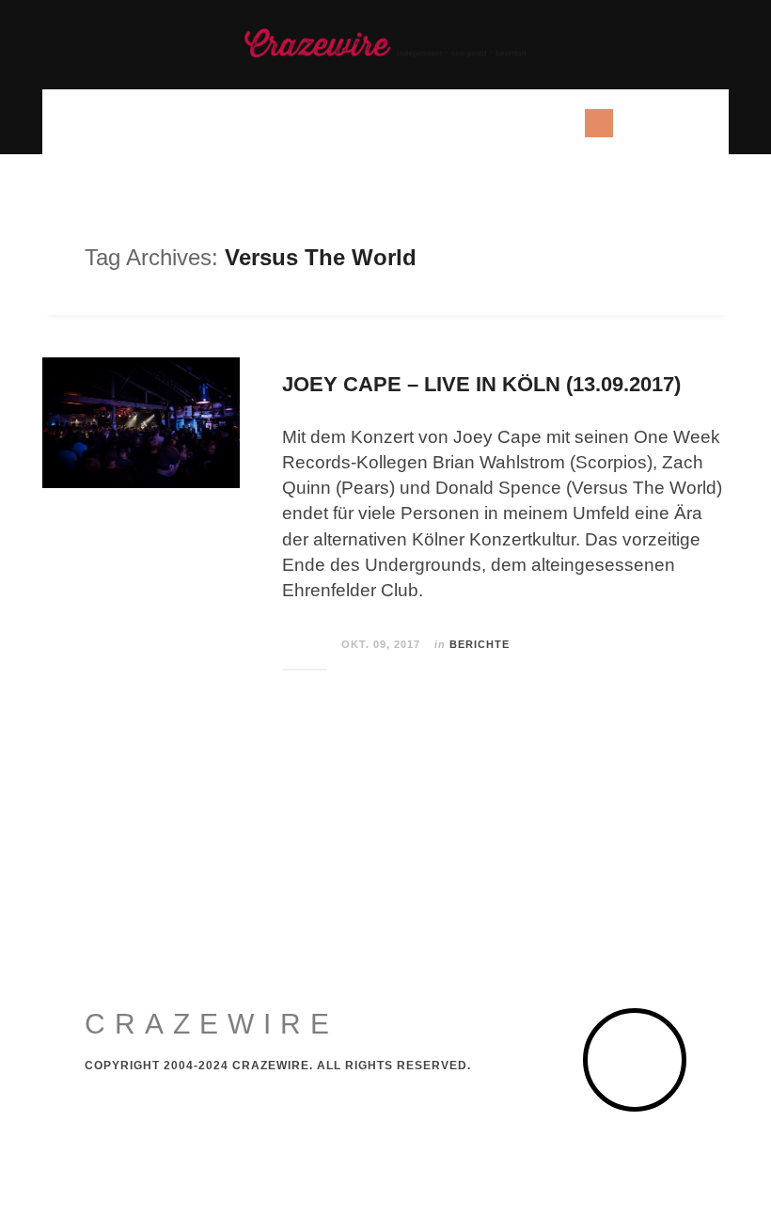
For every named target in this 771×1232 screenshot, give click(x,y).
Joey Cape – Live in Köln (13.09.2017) (482, 384)
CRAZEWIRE (211, 1023)
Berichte (479, 644)
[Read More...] (305, 645)
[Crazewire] (385, 42)
